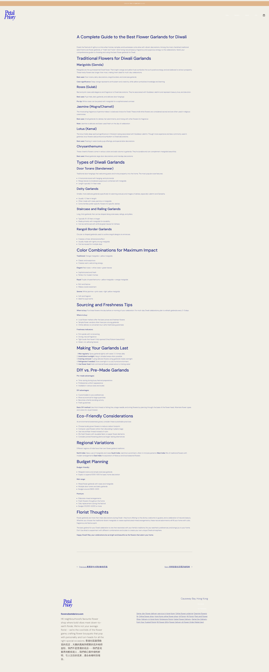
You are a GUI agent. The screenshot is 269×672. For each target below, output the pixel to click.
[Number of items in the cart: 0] (264, 15)
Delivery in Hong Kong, (150, 619)
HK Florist (190, 616)
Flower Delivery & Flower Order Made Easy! (186, 622)
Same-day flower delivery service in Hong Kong (155, 613)
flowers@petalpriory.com (72, 614)
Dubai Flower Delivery (182, 619)
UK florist (182, 616)
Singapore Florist (166, 619)
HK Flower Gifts (162, 622)
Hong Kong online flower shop (166, 616)
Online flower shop (146, 616)
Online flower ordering (184, 613)
